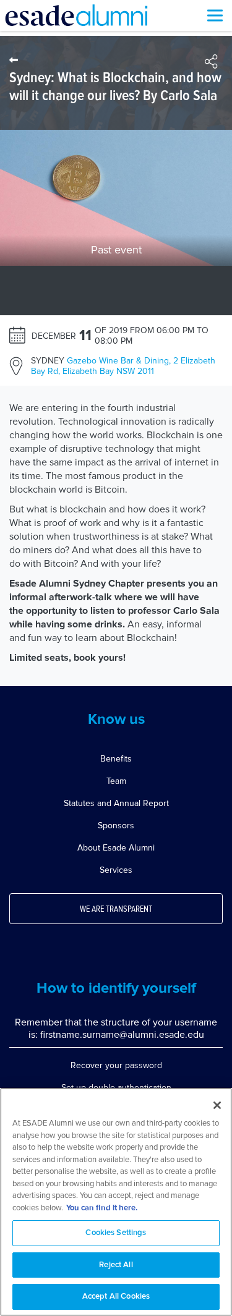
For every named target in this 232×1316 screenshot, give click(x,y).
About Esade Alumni (116, 848)
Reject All (115, 1265)
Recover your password (116, 1065)
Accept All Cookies (116, 1297)
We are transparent (116, 909)
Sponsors (116, 825)
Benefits (116, 759)
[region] (116, 1202)
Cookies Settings (115, 1233)
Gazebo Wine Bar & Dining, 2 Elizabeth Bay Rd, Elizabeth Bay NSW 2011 (123, 365)
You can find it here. (101, 1208)
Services (116, 870)
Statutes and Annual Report (116, 803)
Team (116, 781)
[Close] (217, 1105)
